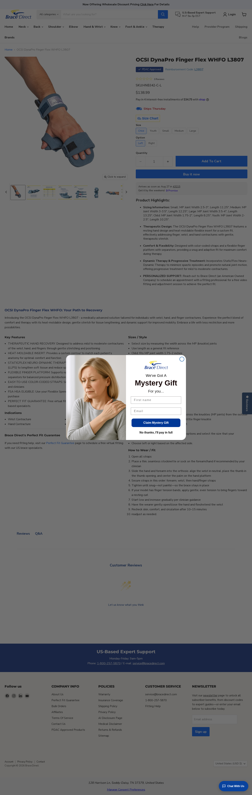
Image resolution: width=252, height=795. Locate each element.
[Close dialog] (182, 359)
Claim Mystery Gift (156, 422)
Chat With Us (235, 786)
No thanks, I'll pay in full (155, 432)
